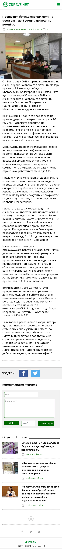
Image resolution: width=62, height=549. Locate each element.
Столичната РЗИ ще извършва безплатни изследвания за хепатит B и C (40, 446)
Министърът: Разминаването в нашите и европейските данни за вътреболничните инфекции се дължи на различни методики (40, 493)
